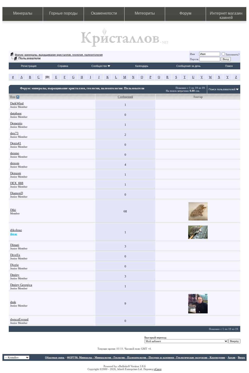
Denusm (15, 173)
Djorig (14, 265)
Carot (158, 369)
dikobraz (16, 230)
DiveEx (15, 255)
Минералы (22, 13)
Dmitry (14, 275)
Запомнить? (233, 54)
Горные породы (63, 13)
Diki (13, 210)
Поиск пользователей (222, 89)
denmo (14, 153)
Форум (185, 13)
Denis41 (15, 143)
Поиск (229, 65)
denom (14, 163)
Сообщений (125, 97)
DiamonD (16, 193)
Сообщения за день (188, 65)
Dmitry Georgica (21, 285)
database (16, 113)
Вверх (241, 357)
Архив (231, 357)
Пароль (194, 59)
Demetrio (16, 123)
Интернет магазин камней (226, 15)
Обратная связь (54, 357)
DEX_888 (16, 183)
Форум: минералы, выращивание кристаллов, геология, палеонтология (59, 54)
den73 (14, 133)
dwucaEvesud (19, 319)
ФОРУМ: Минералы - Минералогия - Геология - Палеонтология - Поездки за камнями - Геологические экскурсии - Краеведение (146, 357)
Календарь (141, 65)
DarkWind (17, 103)
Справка (63, 65)
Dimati (14, 245)
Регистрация (28, 65)
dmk (13, 302)
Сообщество (99, 65)
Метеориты (145, 13)
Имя (192, 54)
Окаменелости (104, 13)
